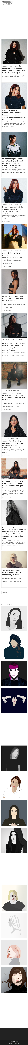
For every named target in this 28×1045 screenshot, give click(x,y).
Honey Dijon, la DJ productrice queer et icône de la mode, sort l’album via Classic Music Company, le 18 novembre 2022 (14, 532)
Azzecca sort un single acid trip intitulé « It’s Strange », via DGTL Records (13, 298)
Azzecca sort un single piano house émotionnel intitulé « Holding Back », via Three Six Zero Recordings (13, 208)
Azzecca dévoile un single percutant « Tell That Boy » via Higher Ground (12, 443)
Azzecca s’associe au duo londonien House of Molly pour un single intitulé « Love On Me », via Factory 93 (13, 69)
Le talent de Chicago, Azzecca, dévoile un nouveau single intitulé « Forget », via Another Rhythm (14, 346)
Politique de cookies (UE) (14, 1041)
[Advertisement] (14, 21)
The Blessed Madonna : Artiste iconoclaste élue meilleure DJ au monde (11, 572)
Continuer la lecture (6, 81)
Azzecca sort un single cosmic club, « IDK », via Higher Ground (13, 253)
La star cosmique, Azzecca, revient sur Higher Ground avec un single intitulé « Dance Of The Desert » (12, 162)
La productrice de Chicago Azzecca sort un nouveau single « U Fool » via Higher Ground (13, 484)
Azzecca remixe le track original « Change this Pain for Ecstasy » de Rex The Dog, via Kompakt (13, 396)
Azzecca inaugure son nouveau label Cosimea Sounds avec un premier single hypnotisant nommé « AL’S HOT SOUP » (13, 114)
